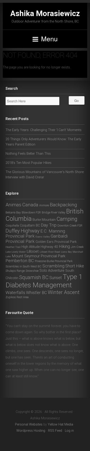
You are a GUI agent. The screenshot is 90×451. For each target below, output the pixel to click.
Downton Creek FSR (69, 225)
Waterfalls (15, 292)
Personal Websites (28, 424)
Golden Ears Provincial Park (56, 242)
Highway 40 (49, 247)
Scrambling (53, 266)
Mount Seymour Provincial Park (38, 256)
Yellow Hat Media (60, 424)
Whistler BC (36, 292)
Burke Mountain (44, 220)
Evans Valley (43, 236)
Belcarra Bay (13, 212)
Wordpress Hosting (30, 431)
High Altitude (30, 247)
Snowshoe (32, 270)
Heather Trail (13, 247)
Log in (69, 431)
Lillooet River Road (50, 251)
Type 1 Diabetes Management (44, 281)
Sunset (55, 277)
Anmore (44, 205)
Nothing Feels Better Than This (28, 154)
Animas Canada (22, 204)
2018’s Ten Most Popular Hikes (28, 163)
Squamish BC (33, 277)
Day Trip (49, 225)
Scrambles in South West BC (24, 266)
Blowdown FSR (31, 212)
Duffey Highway (22, 231)
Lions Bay (66, 251)
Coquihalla (12, 225)
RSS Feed (55, 431)
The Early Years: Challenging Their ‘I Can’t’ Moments (43, 130)
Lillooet (33, 251)
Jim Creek (77, 247)
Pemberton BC (20, 260)
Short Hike (74, 265)
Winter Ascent (64, 292)
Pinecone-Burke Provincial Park (53, 261)
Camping (67, 219)
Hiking (64, 246)
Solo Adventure (51, 270)
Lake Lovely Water (16, 251)
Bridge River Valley (53, 212)
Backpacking (63, 204)
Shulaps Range (15, 270)
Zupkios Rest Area (17, 297)
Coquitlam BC (30, 225)
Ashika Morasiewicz (45, 13)
